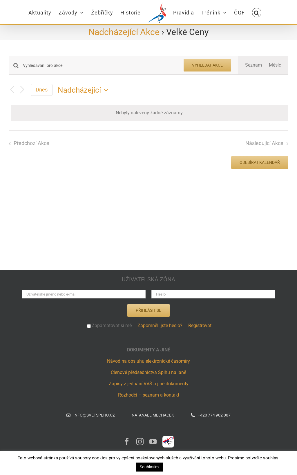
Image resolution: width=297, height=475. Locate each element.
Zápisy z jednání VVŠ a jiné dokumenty (149, 383)
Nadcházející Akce (124, 32)
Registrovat (199, 325)
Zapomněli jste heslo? (159, 325)
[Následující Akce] (22, 89)
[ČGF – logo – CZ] (168, 438)
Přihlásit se (148, 310)
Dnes (42, 90)
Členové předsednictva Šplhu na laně (148, 372)
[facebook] (127, 441)
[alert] (149, 113)
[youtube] (153, 441)
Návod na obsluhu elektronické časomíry (148, 361)
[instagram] (140, 441)
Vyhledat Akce (207, 65)
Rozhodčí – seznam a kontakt (148, 395)
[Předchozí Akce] (12, 89)
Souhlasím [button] (149, 467)
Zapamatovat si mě (112, 325)
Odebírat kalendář (260, 162)
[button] (257, 12)
